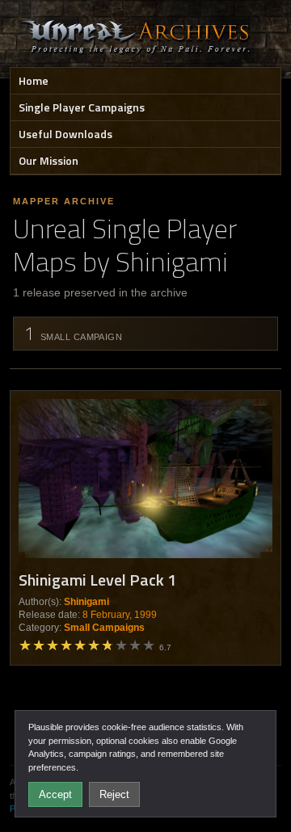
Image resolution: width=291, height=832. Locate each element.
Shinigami (86, 601)
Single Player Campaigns (82, 107)
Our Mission (48, 160)
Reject (114, 794)
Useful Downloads (65, 133)
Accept (55, 794)
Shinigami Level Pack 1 (97, 579)
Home (33, 80)
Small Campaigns (104, 627)
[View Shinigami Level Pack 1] (145, 478)
